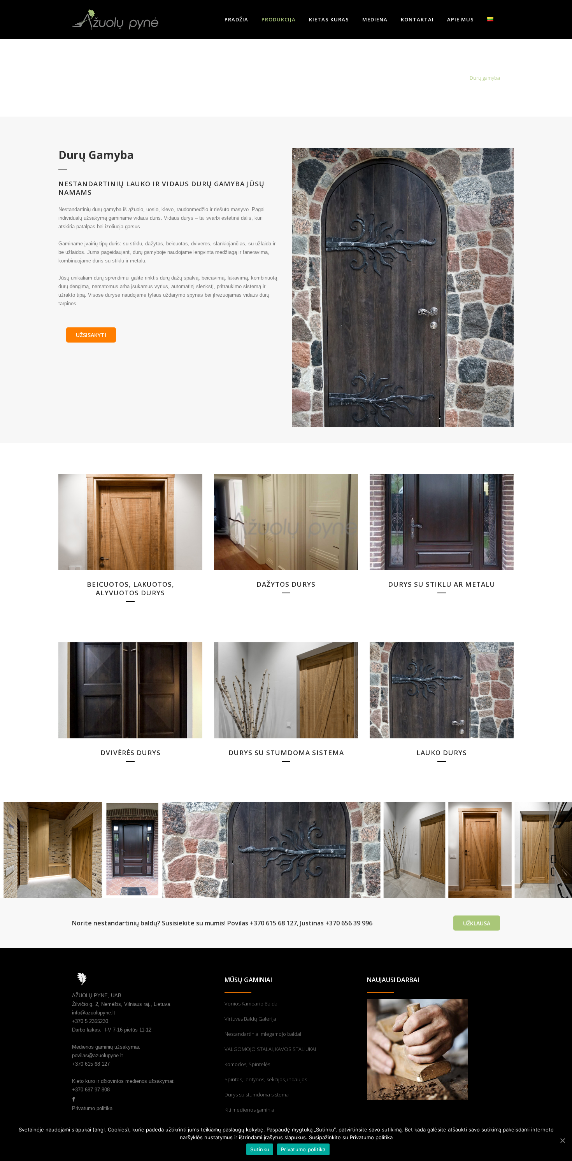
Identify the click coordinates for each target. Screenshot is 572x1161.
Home (457, 77)
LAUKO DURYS (441, 752)
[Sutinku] (562, 1140)
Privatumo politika (92, 1108)
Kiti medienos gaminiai (250, 1109)
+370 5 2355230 (90, 1021)
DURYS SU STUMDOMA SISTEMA (286, 752)
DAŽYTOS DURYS (286, 584)
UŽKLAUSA (476, 923)
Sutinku (259, 1149)
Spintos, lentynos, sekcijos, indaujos (266, 1079)
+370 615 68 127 (91, 1064)
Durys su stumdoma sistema (257, 1094)
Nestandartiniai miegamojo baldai (263, 1033)
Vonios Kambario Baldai (252, 1003)
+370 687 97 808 (91, 1090)
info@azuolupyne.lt (93, 1013)
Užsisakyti (91, 335)
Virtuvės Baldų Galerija (250, 1018)
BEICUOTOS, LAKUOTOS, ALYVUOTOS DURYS (130, 588)
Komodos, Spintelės (247, 1064)
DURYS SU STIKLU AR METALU (441, 584)
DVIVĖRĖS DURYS (130, 752)
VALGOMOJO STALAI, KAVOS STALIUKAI (270, 1049)
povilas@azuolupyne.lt (97, 1055)
